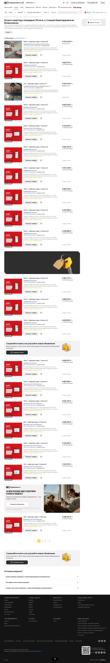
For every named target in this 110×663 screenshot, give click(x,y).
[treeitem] (8, 7)
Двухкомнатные (57, 600)
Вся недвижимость (9, 641)
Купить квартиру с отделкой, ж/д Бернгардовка (90, 630)
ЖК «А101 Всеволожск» (30, 66)
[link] (103, 2)
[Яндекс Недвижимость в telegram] (105, 641)
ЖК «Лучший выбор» (29, 87)
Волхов (31, 607)
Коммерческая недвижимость (12, 625)
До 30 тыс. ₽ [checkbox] (11, 265)
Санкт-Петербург (8, 602)
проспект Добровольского (42, 86)
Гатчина (31, 609)
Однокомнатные (57, 607)
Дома (5, 623)
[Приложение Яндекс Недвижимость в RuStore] (104, 652)
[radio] (42, 541)
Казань (6, 609)
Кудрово (31, 600)
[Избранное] (63, 2)
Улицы (79, 602)
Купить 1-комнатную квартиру (86, 632)
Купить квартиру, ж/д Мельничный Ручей (89, 625)
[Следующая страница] (49, 541)
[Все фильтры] (5, 12)
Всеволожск (27, 128)
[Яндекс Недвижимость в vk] (99, 641)
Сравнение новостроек (84, 607)
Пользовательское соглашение (45, 641)
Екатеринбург (8, 607)
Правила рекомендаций (61, 641)
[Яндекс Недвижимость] (14, 3)
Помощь (71, 641)
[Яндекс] (103, 660)
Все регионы (81, 600)
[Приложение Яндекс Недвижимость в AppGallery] (102, 652)
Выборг (31, 604)
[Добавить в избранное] (41, 55)
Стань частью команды (29, 641)
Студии (55, 602)
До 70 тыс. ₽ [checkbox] (32, 265)
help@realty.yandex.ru (36, 651)
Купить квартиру (82, 621)
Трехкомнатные (57, 604)
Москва (6, 600)
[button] (67, 2)
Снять (54, 621)
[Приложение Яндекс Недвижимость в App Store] (96, 652)
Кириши (31, 602)
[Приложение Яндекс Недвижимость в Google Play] (99, 652)
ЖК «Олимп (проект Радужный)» (32, 45)
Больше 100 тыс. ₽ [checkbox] (13, 269)
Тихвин (30, 611)
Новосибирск (7, 604)
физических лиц (18, 509)
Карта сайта (79, 641)
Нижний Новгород (9, 611)
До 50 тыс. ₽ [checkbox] (22, 265)
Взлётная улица (33, 621)
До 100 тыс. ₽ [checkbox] (43, 265)
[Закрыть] (105, 12)
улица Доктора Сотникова (42, 44)
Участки (6, 621)
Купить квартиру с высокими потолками (88, 623)
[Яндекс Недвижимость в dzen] (102, 641)
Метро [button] (89, 12)
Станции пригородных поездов (86, 604)
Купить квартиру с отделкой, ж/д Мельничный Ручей (92, 628)
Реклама (18, 641)
